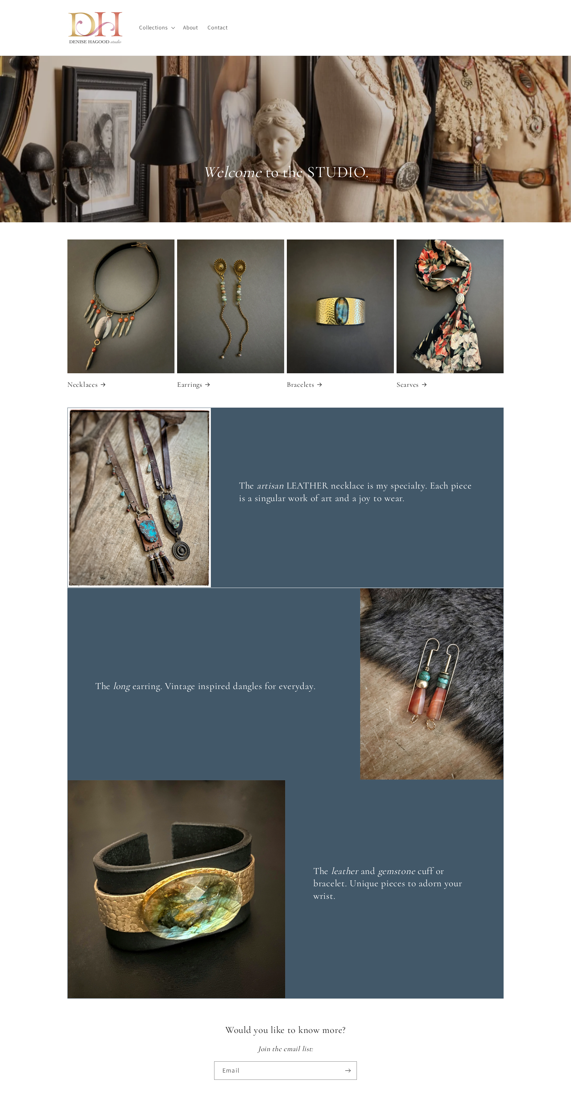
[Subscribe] (348, 1070)
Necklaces (82, 384)
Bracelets (300, 384)
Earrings (189, 384)
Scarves (408, 384)
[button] (156, 27)
